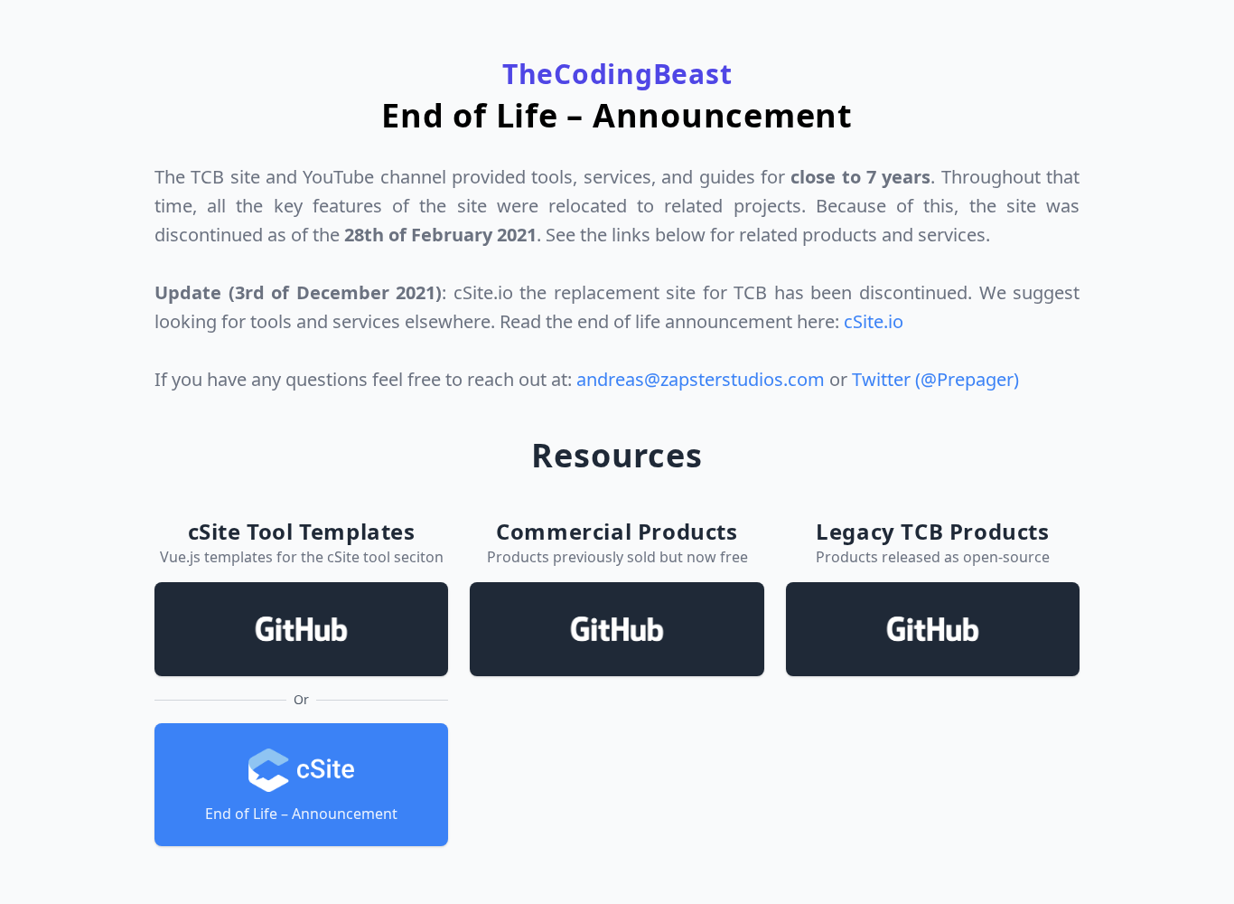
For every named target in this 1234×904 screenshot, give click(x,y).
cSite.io (873, 321)
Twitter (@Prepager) (935, 379)
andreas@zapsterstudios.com (700, 379)
